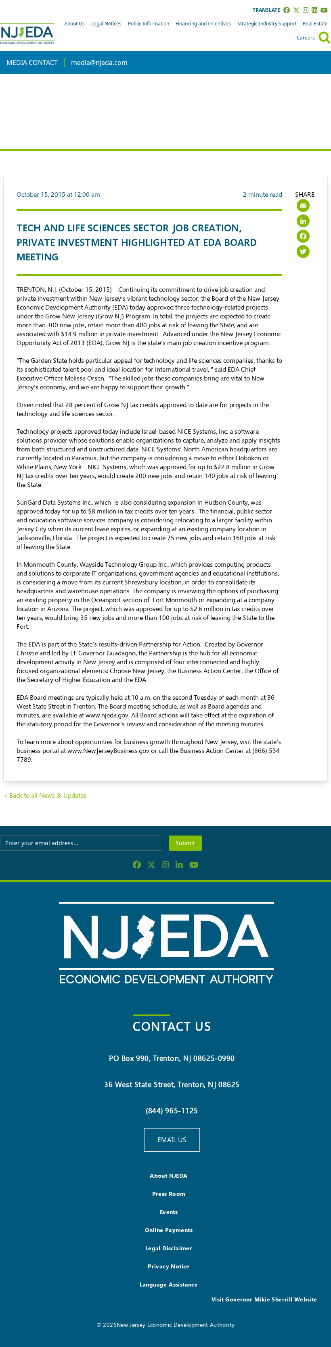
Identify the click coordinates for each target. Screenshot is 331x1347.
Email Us (171, 1139)
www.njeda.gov (107, 715)
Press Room (169, 1193)
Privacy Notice (169, 1266)
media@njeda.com (99, 62)
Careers (306, 37)
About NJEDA (168, 1175)
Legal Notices (106, 23)
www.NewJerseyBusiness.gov (108, 751)
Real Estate (315, 23)
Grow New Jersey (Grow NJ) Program (97, 316)
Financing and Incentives (203, 23)
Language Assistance (169, 1284)
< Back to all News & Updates (44, 796)
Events (169, 1212)
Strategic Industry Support (266, 23)
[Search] (324, 38)
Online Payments (169, 1230)
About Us (74, 23)
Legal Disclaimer (168, 1248)
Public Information (148, 23)
